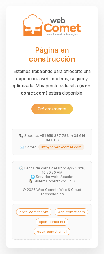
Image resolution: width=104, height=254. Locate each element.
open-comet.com (33, 212)
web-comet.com (71, 212)
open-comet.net (52, 222)
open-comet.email (52, 232)
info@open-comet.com (61, 147)
